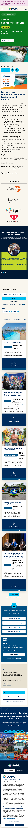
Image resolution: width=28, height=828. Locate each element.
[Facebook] (6, 731)
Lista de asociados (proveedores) (10, 818)
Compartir (5, 70)
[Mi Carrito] (23, 9)
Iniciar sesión (10, 770)
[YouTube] (22, 731)
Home (3, 14)
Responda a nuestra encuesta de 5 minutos (14, 692)
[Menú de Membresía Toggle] (26, 9)
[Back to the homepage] (14, 765)
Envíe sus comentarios (14, 697)
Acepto (19, 825)
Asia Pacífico (17, 319)
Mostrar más (15, 594)
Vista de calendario (13, 301)
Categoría (6, 311)
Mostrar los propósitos (14, 821)
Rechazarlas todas (9, 825)
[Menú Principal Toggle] (2, 9)
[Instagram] (14, 731)
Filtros (20, 304)
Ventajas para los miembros (14, 658)
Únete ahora (13, 654)
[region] (14, 800)
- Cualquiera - (7, 319)
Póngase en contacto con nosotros (14, 701)
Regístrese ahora (6, 41)
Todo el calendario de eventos (13, 597)
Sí (4, 684)
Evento (14, 311)
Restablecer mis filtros (8, 304)
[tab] (1, 272)
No (9, 684)
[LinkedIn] (10, 731)
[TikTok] (18, 731)
